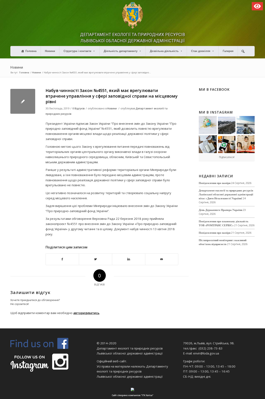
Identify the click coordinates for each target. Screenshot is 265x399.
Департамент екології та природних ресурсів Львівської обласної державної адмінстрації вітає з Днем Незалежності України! (226, 194)
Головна (30, 51)
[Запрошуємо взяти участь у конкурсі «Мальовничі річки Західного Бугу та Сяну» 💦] (246, 144)
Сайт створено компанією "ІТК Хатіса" (132, 395)
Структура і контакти (77, 51)
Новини (50, 51)
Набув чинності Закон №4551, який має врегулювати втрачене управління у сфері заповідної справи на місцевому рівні (112, 96)
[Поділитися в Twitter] (95, 259)
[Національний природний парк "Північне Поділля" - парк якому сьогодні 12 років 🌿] (246, 125)
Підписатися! (227, 157)
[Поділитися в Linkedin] (128, 259)
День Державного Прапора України (220, 210)
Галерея (228, 51)
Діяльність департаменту (120, 51)
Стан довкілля (200, 51)
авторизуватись (86, 313)
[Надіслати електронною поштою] (161, 259)
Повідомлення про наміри (214, 183)
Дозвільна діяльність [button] (164, 51)
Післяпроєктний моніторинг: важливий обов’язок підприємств (222, 242)
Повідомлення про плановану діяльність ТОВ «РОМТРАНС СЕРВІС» (223, 223)
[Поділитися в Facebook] (62, 259)
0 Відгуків (78, 108)
